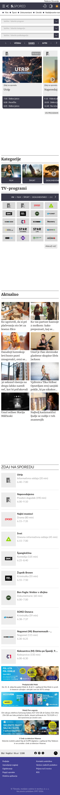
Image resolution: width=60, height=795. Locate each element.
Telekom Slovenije (51, 1)
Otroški (39, 12)
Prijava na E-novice (44, 769)
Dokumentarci (39, 197)
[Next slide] (52, 79)
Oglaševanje (7, 769)
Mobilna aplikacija (9, 776)
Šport (14, 12)
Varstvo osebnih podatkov (46, 765)
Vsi (12, 197)
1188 (22, 753)
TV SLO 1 (36, 54)
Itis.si (16, 753)
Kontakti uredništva (44, 761)
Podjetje (5, 761)
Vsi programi (51, 113)
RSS (38, 772)
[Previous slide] (7, 79)
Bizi (2, 753)
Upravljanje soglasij (10, 765)
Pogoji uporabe (8, 772)
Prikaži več (51, 246)
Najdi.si (9, 753)
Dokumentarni (26, 12)
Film (6, 12)
